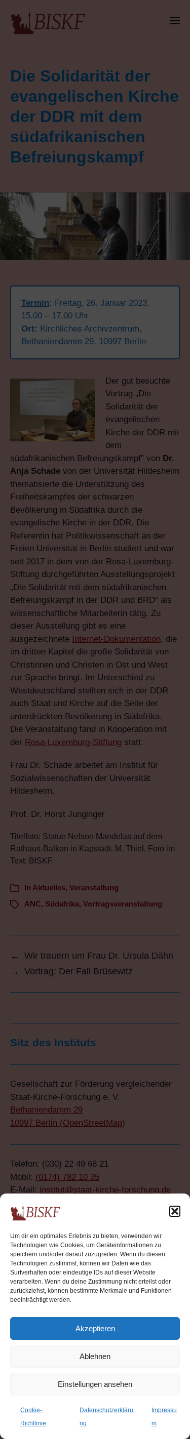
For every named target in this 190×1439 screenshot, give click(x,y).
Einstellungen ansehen (95, 1384)
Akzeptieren (95, 1328)
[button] (175, 1211)
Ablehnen (95, 1356)
